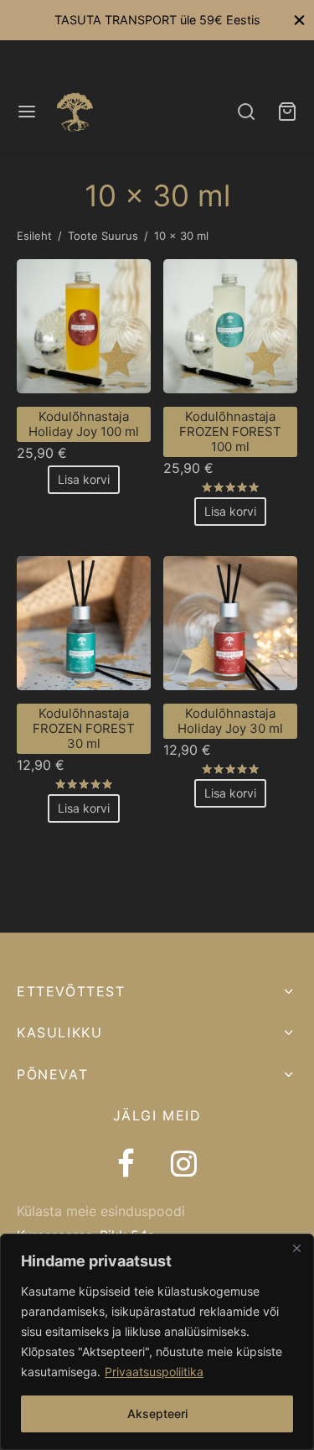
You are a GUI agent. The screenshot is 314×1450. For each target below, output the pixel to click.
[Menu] (27, 111)
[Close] (296, 1248)
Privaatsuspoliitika (154, 1371)
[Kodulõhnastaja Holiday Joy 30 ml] (230, 623)
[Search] (246, 111)
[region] (157, 1342)
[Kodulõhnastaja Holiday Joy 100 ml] (84, 326)
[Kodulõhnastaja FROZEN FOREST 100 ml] (230, 326)
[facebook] (126, 1166)
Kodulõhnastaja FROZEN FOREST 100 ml (230, 431)
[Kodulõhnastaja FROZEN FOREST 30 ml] (84, 623)
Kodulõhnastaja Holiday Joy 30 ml (230, 720)
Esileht (34, 235)
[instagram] (183, 1166)
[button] (84, 479)
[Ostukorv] (287, 111)
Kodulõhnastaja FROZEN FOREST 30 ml (84, 728)
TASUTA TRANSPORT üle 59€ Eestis (157, 20)
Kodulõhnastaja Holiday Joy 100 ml (83, 423)
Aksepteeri (157, 1413)
